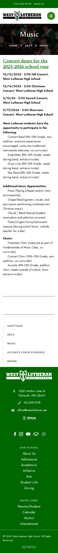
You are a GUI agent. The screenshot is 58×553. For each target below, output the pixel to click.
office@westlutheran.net (32, 410)
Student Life (29, 482)
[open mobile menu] (51, 16)
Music (11, 343)
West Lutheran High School (29, 376)
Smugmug (44, 435)
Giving (29, 488)
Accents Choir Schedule (26, 352)
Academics (29, 465)
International (29, 523)
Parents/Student (29, 506)
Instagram (21, 435)
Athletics (29, 470)
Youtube (28, 435)
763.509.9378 (22, 4)
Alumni (29, 518)
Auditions (15, 325)
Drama (12, 361)
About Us (29, 453)
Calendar (29, 512)
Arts (10, 334)
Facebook (15, 435)
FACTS (36, 435)
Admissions (29, 459)
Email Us (39, 4)
